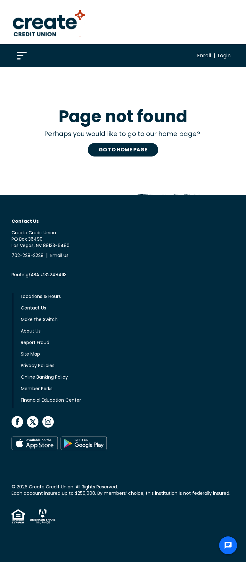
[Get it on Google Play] (84, 443)
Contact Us (33, 308)
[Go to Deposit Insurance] (40, 516)
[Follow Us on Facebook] (18, 421)
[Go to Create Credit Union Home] (49, 22)
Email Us (59, 255)
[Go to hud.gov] (18, 516)
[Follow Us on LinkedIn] (48, 421)
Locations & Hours (41, 296)
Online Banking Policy (44, 377)
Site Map (30, 354)
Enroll (204, 55)
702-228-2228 (28, 255)
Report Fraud (35, 342)
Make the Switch (39, 319)
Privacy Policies (37, 365)
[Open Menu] (21, 55)
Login (224, 55)
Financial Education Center (51, 400)
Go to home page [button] (123, 149)
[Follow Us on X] (33, 421)
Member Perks (37, 388)
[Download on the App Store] (35, 443)
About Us (31, 331)
